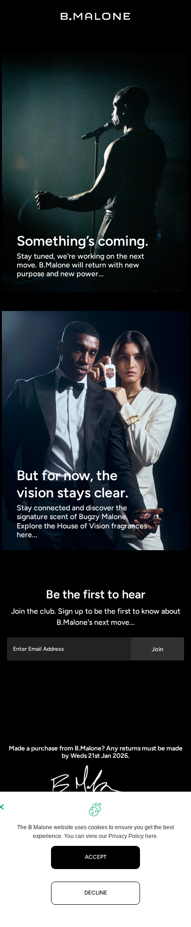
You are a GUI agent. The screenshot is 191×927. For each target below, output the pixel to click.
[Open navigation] (19, 16)
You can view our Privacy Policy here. (111, 836)
